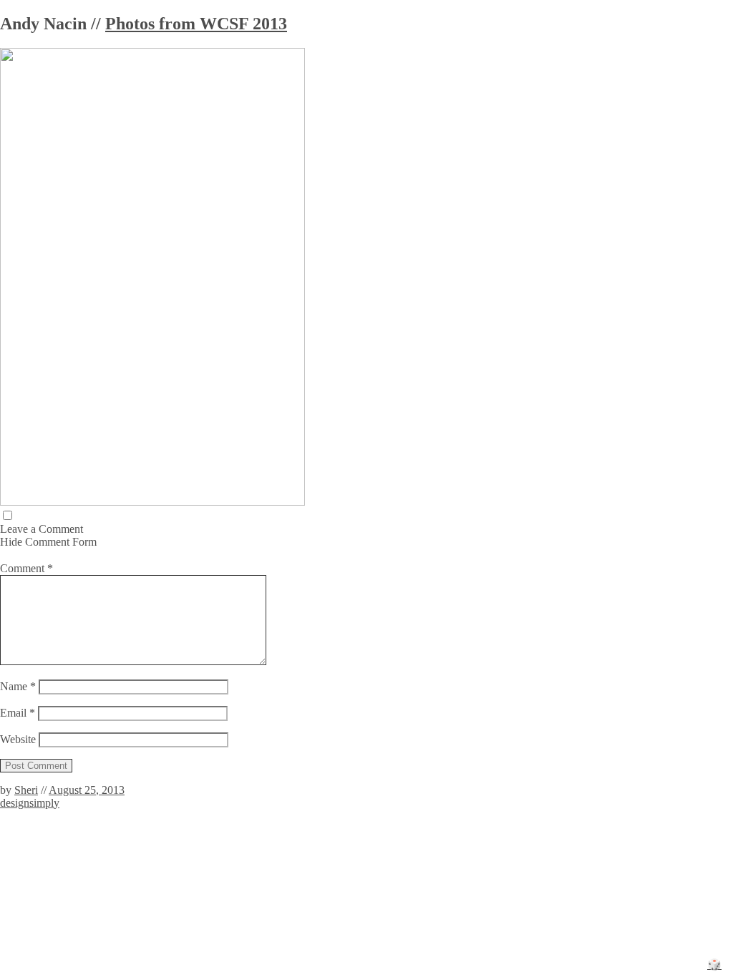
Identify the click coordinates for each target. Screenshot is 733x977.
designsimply (29, 803)
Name (18, 686)
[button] (7, 515)
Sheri (26, 790)
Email (17, 713)
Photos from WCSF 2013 (196, 23)
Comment (26, 568)
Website (18, 739)
